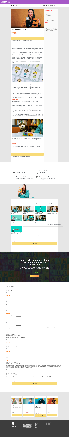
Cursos (44, 5)
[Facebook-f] (48, 424)
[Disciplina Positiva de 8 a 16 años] (16, 401)
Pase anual (47, 5)
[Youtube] (49, 424)
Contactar (36, 427)
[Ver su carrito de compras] (57, 5)
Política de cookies (42, 435)
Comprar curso (27, 38)
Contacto (51, 5)
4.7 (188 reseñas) (14, 33)
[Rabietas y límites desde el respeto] (40, 401)
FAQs (35, 426)
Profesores (36, 424)
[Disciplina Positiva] (52, 401)
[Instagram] (46, 424)
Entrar (54, 5)
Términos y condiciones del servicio (28, 435)
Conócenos (36, 423)
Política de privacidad (36, 435)
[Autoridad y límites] (28, 401)
